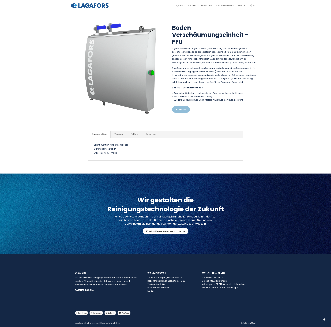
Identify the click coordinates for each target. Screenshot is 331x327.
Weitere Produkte (156, 284)
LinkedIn (111, 313)
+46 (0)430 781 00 (215, 277)
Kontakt (242, 5)
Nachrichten (207, 5)
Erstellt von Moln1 (248, 323)
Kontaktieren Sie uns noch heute (165, 231)
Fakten (134, 134)
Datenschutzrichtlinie (110, 323)
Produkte (192, 5)
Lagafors (179, 5)
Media (150, 291)
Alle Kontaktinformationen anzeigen (220, 287)
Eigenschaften (99, 134)
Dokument (151, 134)
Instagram (97, 313)
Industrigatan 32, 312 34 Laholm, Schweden (223, 284)
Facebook (82, 313)
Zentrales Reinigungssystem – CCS (164, 277)
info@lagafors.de (218, 280)
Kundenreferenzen (225, 5)
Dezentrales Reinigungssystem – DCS (166, 280)
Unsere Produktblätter (158, 287)
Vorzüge (118, 134)
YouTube (125, 313)
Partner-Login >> (84, 290)
